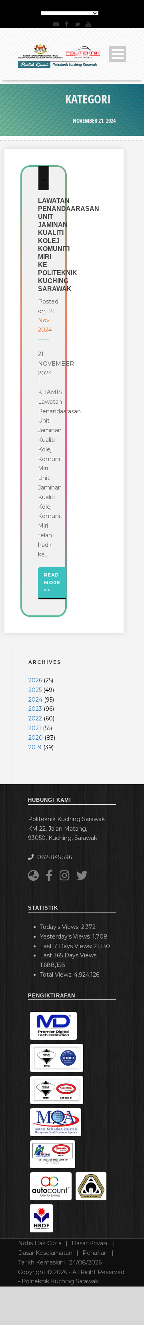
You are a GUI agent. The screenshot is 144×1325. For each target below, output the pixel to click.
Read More (52, 578)
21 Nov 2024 (46, 320)
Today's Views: (60, 927)
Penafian (95, 1252)
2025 (35, 690)
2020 (35, 737)
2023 (35, 708)
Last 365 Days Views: (69, 955)
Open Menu (117, 54)
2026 (35, 680)
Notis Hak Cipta (40, 1243)
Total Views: (57, 974)
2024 (35, 699)
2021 (34, 728)
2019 (35, 747)
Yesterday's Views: (66, 936)
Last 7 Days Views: (67, 946)
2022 (35, 718)
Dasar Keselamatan (45, 1252)
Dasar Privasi (90, 1243)
